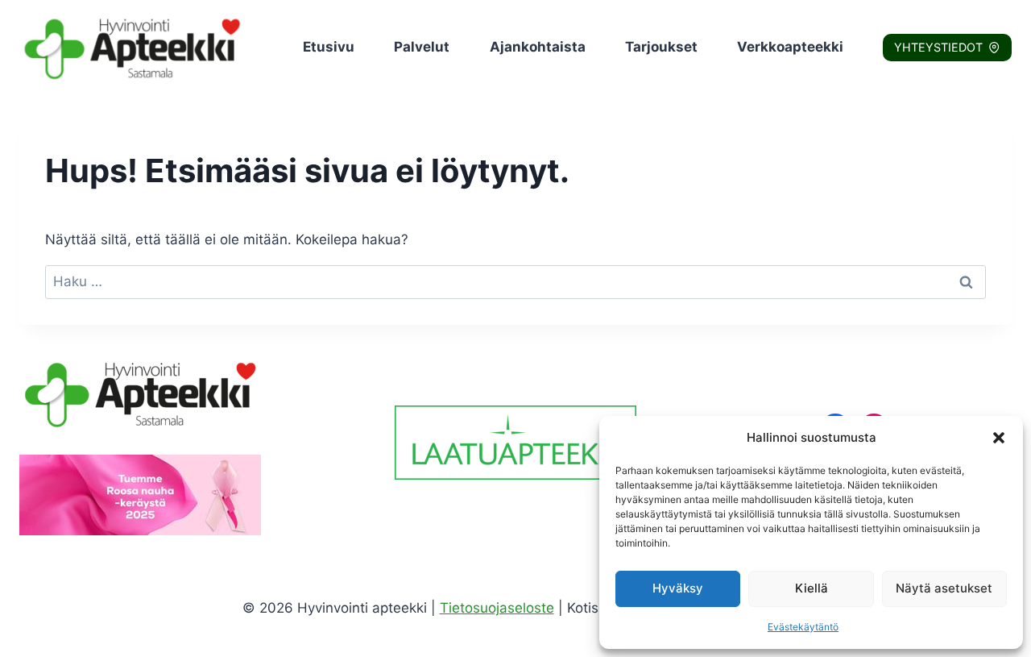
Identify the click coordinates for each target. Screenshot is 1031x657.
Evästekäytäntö (803, 627)
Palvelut (421, 47)
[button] (999, 438)
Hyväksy (677, 588)
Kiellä (811, 588)
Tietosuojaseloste (497, 608)
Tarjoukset (661, 47)
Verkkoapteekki (790, 47)
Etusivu (328, 47)
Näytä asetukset (944, 588)
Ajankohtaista (538, 47)
